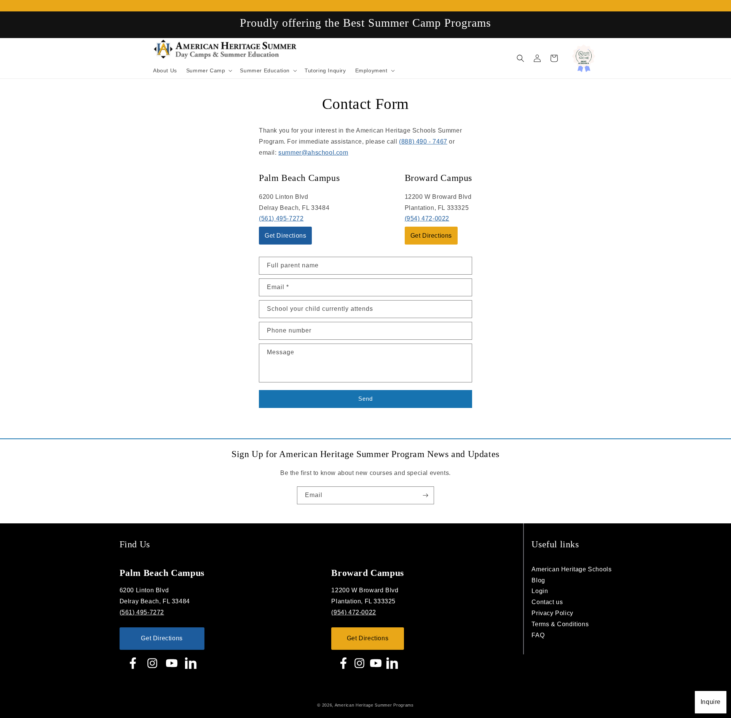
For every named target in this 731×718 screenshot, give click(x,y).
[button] (520, 58)
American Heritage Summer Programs (374, 705)
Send (365, 398)
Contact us (547, 602)
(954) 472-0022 (427, 218)
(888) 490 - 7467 (423, 141)
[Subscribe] (425, 495)
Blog (538, 580)
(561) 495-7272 (281, 218)
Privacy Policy (552, 613)
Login (539, 591)
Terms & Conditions (560, 624)
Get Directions (285, 235)
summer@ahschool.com (313, 152)
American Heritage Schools (571, 569)
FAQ (537, 635)
